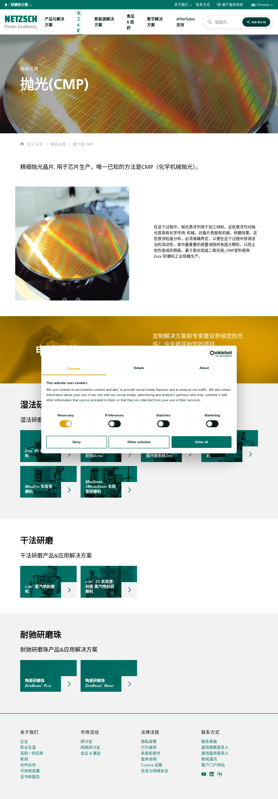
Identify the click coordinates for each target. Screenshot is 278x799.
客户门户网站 (213, 765)
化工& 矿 (79, 21)
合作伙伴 (28, 765)
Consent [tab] (73, 368)
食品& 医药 (130, 21)
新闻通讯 (209, 759)
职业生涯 (28, 747)
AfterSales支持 (185, 21)
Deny (76, 442)
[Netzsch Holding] (7, 4)
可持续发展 (30, 770)
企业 (24, 741)
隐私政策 (149, 741)
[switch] (114, 423)
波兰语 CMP (83, 144)
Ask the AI (259, 22)
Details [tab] (139, 368)
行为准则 (149, 747)
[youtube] (203, 774)
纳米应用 (58, 144)
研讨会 (86, 741)
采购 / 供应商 (31, 753)
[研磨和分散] (21, 22)
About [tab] (204, 368)
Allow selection (139, 442)
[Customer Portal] (219, 774)
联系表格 (209, 741)
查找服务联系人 (215, 753)
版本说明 (149, 759)
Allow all (201, 442)
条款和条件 (151, 753)
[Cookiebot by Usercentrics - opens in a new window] (213, 353)
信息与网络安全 (154, 770)
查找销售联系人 (215, 747)
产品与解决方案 (54, 21)
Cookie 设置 (151, 765)
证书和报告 (30, 776)
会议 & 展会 (91, 753)
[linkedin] (211, 774)
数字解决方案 (155, 21)
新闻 (24, 759)
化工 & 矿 (35, 144)
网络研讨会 (90, 747)
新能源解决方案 (104, 21)
